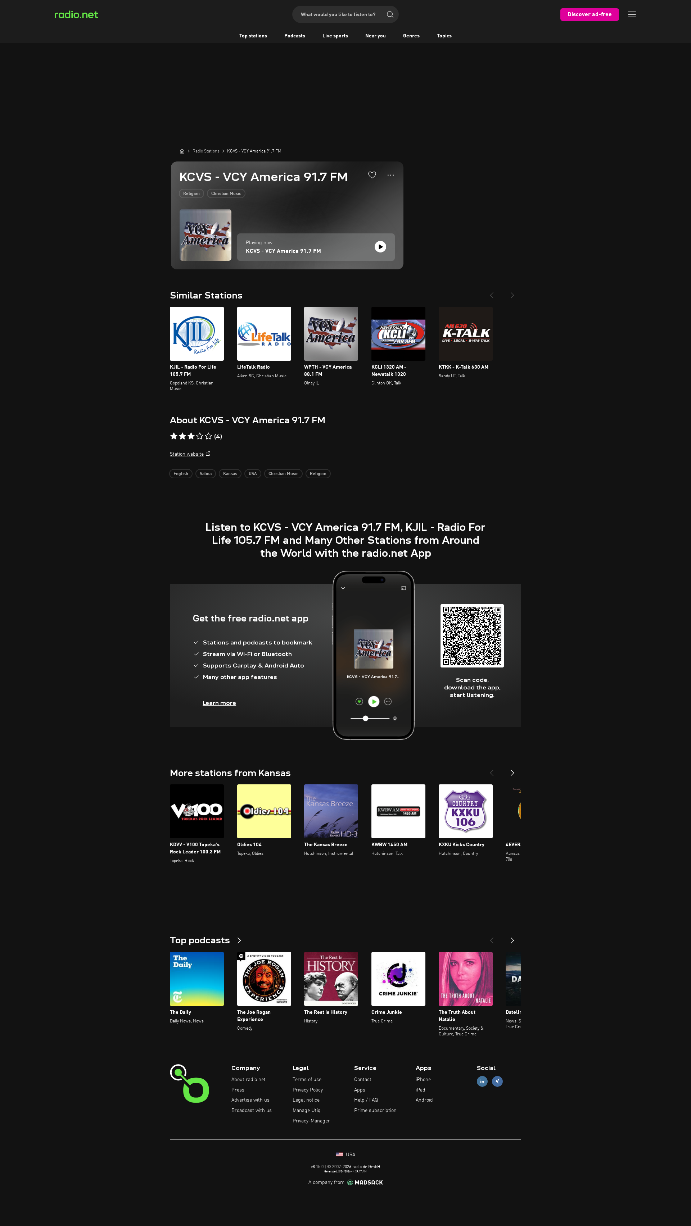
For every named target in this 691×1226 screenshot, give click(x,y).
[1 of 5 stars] (174, 436)
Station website (187, 454)
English (180, 474)
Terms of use (307, 1079)
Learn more (219, 703)
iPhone (423, 1079)
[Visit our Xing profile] (497, 1081)
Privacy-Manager (311, 1121)
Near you (375, 35)
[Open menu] (632, 14)
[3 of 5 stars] (191, 436)
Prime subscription (375, 1110)
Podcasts (294, 35)
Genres (411, 35)
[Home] (182, 151)
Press (237, 1090)
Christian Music (226, 194)
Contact (362, 1079)
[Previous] (491, 292)
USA (253, 474)
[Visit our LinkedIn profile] (482, 1081)
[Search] (390, 14)
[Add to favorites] (372, 175)
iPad (420, 1090)
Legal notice (306, 1100)
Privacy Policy (308, 1090)
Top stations (253, 35)
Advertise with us (250, 1100)
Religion (191, 194)
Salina (206, 474)
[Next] (512, 292)
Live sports (335, 35)
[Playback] (380, 246)
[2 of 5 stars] (182, 436)
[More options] (391, 175)
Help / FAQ (366, 1100)
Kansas (230, 474)
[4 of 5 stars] (199, 436)
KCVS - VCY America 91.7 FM (283, 251)
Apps (359, 1090)
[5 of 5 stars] (208, 436)
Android (424, 1100)
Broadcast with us (251, 1110)
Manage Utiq (307, 1110)
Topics (444, 35)
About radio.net (248, 1079)
